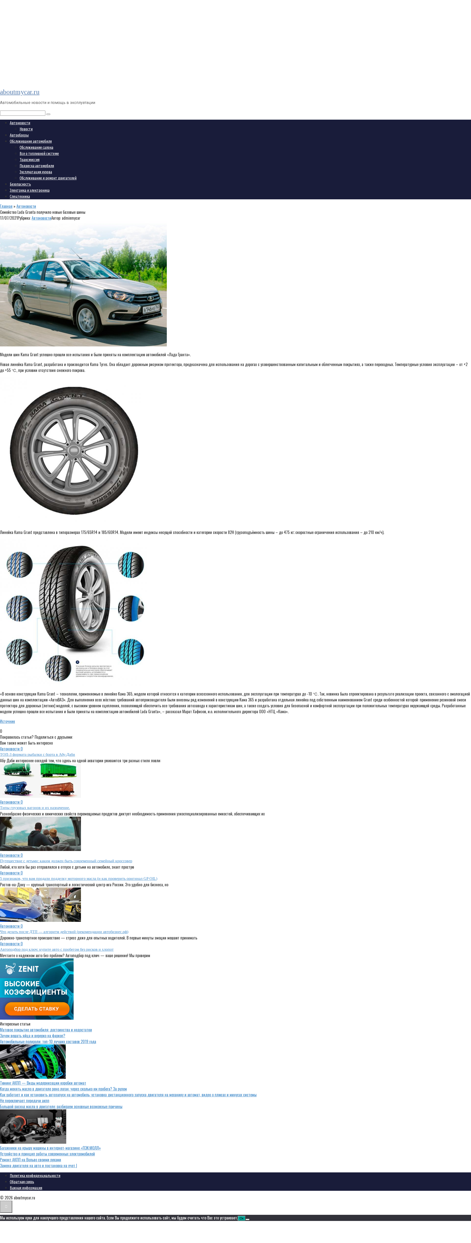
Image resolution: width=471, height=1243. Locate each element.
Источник (7, 721)
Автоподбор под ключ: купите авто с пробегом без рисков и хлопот (57, 949)
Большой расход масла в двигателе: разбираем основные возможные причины (61, 1106)
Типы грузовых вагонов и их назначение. (35, 808)
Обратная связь (22, 1182)
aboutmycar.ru (19, 92)
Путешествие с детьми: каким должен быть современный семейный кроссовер (66, 861)
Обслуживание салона (36, 147)
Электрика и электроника (30, 190)
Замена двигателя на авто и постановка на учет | (38, 1165)
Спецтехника (20, 196)
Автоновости (20, 123)
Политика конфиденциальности (35, 1175)
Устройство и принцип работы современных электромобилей (47, 1154)
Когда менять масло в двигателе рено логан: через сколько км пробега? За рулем (63, 1089)
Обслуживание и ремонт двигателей (48, 178)
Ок (242, 1218)
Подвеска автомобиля (37, 166)
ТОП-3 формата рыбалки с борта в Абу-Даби (37, 754)
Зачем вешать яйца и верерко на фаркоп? (32, 1036)
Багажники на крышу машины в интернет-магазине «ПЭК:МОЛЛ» (50, 1148)
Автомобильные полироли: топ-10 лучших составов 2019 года (48, 1041)
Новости (26, 129)
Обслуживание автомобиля (31, 141)
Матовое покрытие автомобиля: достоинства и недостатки (46, 1030)
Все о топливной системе (39, 153)
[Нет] (247, 1219)
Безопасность (20, 184)
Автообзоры (19, 135)
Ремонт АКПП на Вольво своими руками (30, 1160)
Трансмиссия (29, 159)
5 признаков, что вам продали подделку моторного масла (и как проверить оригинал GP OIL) (78, 878)
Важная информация (26, 1188)
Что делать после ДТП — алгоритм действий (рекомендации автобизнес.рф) (64, 932)
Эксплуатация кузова (36, 172)
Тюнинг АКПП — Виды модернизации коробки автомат (43, 1083)
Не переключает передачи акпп (24, 1100)
